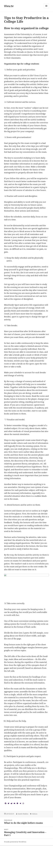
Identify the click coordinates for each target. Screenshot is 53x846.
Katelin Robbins (23, 814)
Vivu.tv (9, 6)
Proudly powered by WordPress (15, 842)
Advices (34, 814)
